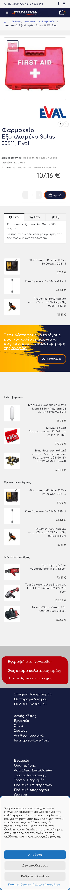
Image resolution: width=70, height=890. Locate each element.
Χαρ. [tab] (37, 217)
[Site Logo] (24, 12)
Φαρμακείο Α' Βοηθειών (41, 167)
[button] (7, 12)
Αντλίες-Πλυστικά (29, 735)
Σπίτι (18, 726)
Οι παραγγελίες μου (30, 699)
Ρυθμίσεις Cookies (35, 876)
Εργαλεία (22, 721)
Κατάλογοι (53, 359)
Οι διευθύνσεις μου (30, 704)
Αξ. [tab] (58, 217)
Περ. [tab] (16, 217)
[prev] (60, 124)
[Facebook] (58, 3)
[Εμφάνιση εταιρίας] (53, 111)
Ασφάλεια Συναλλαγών (33, 770)
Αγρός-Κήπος (25, 716)
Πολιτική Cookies (19, 884)
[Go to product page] (12, 266)
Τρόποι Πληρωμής (29, 780)
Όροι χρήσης (25, 765)
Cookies (20, 795)
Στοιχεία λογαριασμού (33, 694)
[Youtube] (63, 3)
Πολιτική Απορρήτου (46, 884)
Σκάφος (20, 167)
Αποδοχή (35, 854)
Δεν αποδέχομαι (35, 865)
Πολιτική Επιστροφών (33, 785)
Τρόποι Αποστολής (30, 775)
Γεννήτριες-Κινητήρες (32, 740)
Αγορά (57, 195)
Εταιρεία (22, 760)
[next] (66, 124)
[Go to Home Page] (5, 22)
